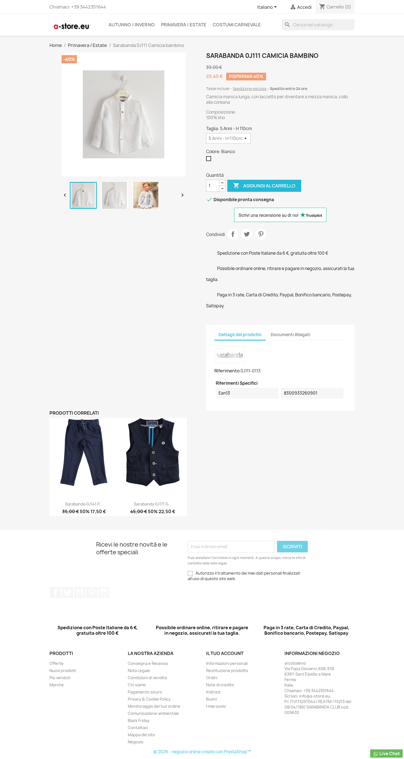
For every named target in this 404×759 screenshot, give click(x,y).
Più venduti (59, 677)
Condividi (232, 234)
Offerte (56, 663)
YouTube (79, 592)
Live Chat (389, 753)
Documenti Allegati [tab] (290, 335)
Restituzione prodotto (227, 670)
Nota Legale (139, 670)
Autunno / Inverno (132, 25)
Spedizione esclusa (250, 88)
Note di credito (220, 684)
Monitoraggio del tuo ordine (154, 706)
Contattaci (138, 727)
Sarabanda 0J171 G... (152, 504)
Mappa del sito (141, 734)
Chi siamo (137, 684)
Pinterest (260, 234)
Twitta (246, 234)
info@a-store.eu (314, 696)
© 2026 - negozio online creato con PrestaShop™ (202, 752)
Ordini (211, 677)
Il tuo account (224, 653)
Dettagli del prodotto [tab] (240, 335)
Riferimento (227, 370)
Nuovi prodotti (62, 670)
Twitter (67, 592)
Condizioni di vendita (147, 677)
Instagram (103, 592)
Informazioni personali (227, 663)
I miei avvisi (216, 706)
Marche (56, 684)
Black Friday (139, 720)
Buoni (211, 699)
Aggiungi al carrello (264, 185)
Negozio (135, 741)
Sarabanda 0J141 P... (84, 504)
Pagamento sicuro (145, 692)
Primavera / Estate (183, 25)
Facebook (55, 592)
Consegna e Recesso (148, 663)
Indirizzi (213, 692)
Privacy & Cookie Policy (149, 699)
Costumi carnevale (237, 25)
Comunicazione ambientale (153, 713)
